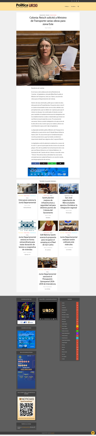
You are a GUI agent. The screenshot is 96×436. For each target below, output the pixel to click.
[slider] (47, 320)
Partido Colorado (53, 15)
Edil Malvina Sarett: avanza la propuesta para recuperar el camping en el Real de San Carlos (48, 241)
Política (66, 6)
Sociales (73, 6)
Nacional (47, 15)
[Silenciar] (53, 320)
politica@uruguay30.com (26, 428)
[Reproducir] (40, 320)
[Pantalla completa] (55, 320)
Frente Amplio (20, 197)
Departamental (42, 15)
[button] (48, 312)
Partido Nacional (33, 197)
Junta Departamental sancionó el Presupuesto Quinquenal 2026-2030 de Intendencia (47, 281)
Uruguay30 (52, 434)
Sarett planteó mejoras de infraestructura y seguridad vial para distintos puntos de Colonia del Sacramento (48, 206)
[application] (48, 312)
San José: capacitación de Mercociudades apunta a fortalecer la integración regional (68, 204)
